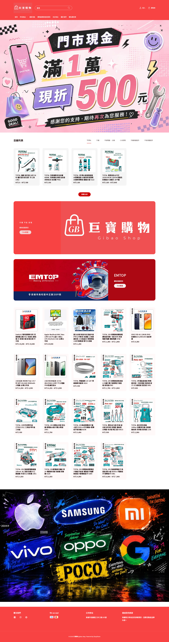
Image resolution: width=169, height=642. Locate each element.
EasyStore (97, 636)
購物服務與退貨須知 (44, 17)
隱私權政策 (72, 17)
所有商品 (23, 17)
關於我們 (64, 17)
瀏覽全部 (84, 194)
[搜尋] (69, 8)
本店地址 (55, 17)
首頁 (16, 17)
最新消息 (32, 17)
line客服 (25, 232)
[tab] (89, 140)
